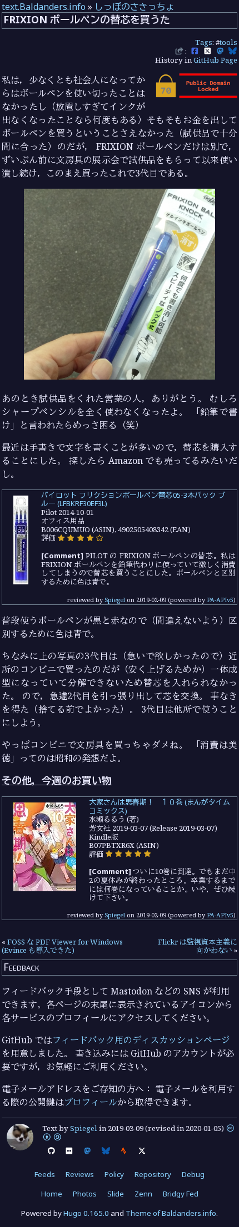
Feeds (44, 1174)
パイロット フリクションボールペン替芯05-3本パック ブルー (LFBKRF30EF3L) (133, 499)
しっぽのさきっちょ (134, 7)
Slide (115, 1194)
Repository (153, 1174)
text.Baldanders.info (44, 7)
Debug (193, 1174)
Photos (85, 1194)
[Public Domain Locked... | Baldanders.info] (195, 95)
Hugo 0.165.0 (86, 1213)
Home (51, 1194)
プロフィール (90, 1102)
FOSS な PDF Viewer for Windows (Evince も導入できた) (62, 946)
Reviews (80, 1174)
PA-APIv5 (220, 599)
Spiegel (114, 599)
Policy (114, 1174)
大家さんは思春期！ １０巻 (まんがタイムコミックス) (159, 806)
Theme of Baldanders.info (171, 1213)
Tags (203, 42)
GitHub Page (215, 60)
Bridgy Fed (180, 1194)
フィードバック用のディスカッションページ (141, 1040)
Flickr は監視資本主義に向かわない (197, 946)
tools (228, 42)
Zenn (143, 1194)
